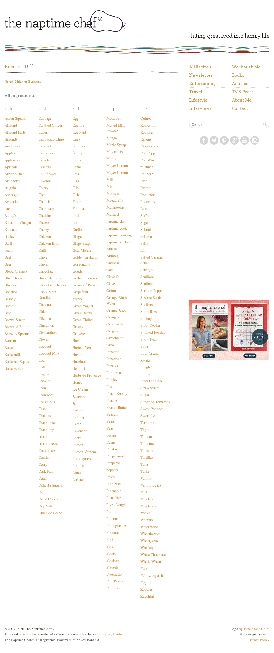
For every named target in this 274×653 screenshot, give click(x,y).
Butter (9, 347)
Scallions (147, 276)
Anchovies (12, 146)
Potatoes (112, 560)
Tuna (144, 464)
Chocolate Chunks (52, 284)
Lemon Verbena (85, 451)
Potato (111, 553)
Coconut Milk (49, 353)
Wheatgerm (149, 540)
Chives (44, 264)
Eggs (76, 139)
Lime (77, 472)
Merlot (111, 158)
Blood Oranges (16, 271)
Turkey (145, 471)
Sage (144, 222)
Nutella (111, 248)
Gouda (77, 271)
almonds (11, 139)
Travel (195, 91)
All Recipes (200, 66)
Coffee (43, 367)
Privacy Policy (258, 639)
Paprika (112, 365)
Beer (8, 264)
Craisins (45, 415)
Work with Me (246, 66)
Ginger (78, 236)
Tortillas (146, 457)
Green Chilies (83, 319)
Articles (240, 83)
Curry (43, 464)
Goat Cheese (82, 250)
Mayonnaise (115, 151)
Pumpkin (113, 587)
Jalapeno (79, 396)
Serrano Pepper (152, 290)
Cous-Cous (47, 401)
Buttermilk (13, 354)
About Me (242, 100)
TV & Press (243, 91)
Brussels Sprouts (17, 333)
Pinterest (224, 140)
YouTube (244, 140)
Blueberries (13, 284)
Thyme (145, 429)
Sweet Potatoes (151, 408)
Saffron (145, 215)
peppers (112, 469)
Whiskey (147, 547)
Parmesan (113, 372)
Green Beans (82, 312)
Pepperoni (114, 462)
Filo (76, 187)
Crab (42, 408)
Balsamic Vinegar (18, 222)
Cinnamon (46, 325)
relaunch (146, 166)
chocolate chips (50, 278)
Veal (143, 492)
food (76, 215)
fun (75, 222)
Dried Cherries (50, 499)
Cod (42, 360)
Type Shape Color (256, 628)
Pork (110, 539)
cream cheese (48, 443)
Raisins (145, 139)
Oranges (112, 317)
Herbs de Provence (87, 375)
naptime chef (116, 221)
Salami (145, 229)
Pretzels (112, 567)
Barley (9, 236)
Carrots (44, 159)
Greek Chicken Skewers (23, 81)
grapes (77, 298)
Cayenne (45, 180)
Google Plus (234, 140)
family (77, 153)
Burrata (10, 340)
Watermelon (149, 526)
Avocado (11, 201)
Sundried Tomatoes (155, 401)
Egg (76, 118)
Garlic (77, 229)
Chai (42, 194)
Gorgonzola (81, 264)
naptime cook (116, 228)
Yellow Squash (151, 575)
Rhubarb (146, 173)
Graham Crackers (86, 278)
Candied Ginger (50, 125)
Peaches (112, 400)
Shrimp (146, 318)
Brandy (10, 298)
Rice (143, 180)
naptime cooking (119, 235)
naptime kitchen (118, 241)
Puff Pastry (114, 581)
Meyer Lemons (117, 172)
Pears (110, 421)
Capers (44, 132)
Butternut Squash (18, 361)
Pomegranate (116, 525)
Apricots (11, 166)
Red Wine (147, 159)
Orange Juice (116, 310)
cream (43, 436)
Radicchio (147, 125)
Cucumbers (47, 450)
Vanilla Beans (150, 485)
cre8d (265, 634)
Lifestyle (198, 100)
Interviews (200, 108)
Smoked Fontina (152, 332)
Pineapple (113, 490)
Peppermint (115, 455)
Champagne (47, 208)
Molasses (113, 193)
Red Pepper (149, 153)
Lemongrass (82, 458)
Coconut (45, 346)
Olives (111, 283)
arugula (10, 187)
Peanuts (112, 414)
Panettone (113, 358)
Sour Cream (149, 353)
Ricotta (145, 187)
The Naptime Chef (80, 21)
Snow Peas (148, 339)
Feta (76, 173)
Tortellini (147, 450)
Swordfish (148, 415)
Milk (110, 179)
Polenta (112, 518)
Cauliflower (47, 173)
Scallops (146, 283)
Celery (43, 187)
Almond (11, 125)
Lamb (77, 423)
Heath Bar (80, 368)
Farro (77, 159)
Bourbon (11, 291)
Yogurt (145, 582)
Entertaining (202, 83)
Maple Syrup (116, 144)
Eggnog (78, 125)
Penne (111, 442)
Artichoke (12, 180)
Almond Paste (15, 132)
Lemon (78, 444)
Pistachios (113, 497)
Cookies (45, 380)
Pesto (110, 476)
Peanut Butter (116, 407)
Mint (110, 186)
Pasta (110, 386)
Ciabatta (45, 304)
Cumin (44, 457)
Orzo (110, 344)
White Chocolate (153, 554)
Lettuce (78, 465)
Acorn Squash (15, 118)
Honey (77, 382)
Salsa (144, 243)
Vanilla (145, 478)
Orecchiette (115, 323)
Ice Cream (80, 389)
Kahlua (78, 410)
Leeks (77, 437)
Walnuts (146, 519)
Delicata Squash (51, 485)
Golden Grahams (85, 257)
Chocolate (46, 271)
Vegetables (148, 505)
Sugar (144, 394)
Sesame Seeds (150, 297)
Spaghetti (147, 367)
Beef (8, 257)
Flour (77, 201)
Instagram (254, 140)
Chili (42, 250)
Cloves (44, 339)
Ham (76, 340)
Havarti (78, 354)
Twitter (214, 140)
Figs (76, 180)
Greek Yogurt (83, 305)
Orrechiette (114, 337)
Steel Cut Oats (151, 380)
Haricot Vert (82, 347)
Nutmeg (112, 255)
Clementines (48, 332)
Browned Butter (17, 326)
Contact (240, 108)
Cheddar (45, 215)
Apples (10, 153)
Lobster (78, 479)
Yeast (144, 568)
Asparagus (12, 194)
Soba (144, 346)
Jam (75, 403)
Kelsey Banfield (113, 634)
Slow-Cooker (150, 325)
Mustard (112, 214)
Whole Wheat (150, 561)
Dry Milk (46, 505)
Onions (111, 290)
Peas (109, 428)
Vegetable (147, 499)
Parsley (111, 379)
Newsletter (201, 75)
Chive (43, 257)
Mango (111, 137)
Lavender (80, 430)
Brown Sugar (15, 319)
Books (238, 75)
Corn (42, 387)
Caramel (45, 146)
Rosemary (147, 201)
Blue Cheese (14, 278)
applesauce (13, 159)
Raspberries (149, 146)
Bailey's (10, 215)
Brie (8, 312)
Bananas (11, 229)
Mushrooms (115, 207)
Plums (111, 511)
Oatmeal (112, 262)
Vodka (145, 512)
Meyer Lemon (117, 165)
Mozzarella (114, 200)
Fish (76, 194)
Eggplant (79, 132)
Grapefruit (80, 291)
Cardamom (47, 153)
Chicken (45, 236)
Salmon (146, 236)
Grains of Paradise (86, 284)
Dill (41, 492)
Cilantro (45, 318)
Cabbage (45, 118)
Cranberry (46, 429)
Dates (43, 478)
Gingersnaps (82, 243)
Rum (144, 208)
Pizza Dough (116, 504)
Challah (44, 201)
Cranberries (47, 422)
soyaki (145, 360)
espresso (79, 146)
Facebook (204, 140)
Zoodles (146, 589)
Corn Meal (47, 394)
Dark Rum (46, 471)
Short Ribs (148, 311)
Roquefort (147, 194)
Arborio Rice (14, 173)
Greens (78, 326)
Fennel (78, 166)
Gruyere (79, 333)
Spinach (146, 373)
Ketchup (79, 416)
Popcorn (112, 532)
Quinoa (145, 118)
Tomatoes (147, 443)
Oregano (112, 330)
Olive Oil (113, 276)
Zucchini (147, 596)
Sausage (146, 269)
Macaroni (113, 118)
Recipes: (14, 66)
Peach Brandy (116, 393)
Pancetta (112, 351)
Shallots (146, 304)
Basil (8, 243)
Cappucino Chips (51, 139)
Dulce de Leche (50, 512)
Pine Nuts (113, 483)
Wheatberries (150, 533)
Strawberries (149, 387)
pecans (111, 435)
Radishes (147, 132)
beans (9, 250)
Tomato (146, 436)
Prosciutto (114, 574)
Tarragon (147, 422)
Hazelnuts (80, 361)
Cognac (44, 373)
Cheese (44, 222)
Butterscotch (14, 368)
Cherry (44, 229)
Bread (9, 305)
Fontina (78, 208)
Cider (43, 311)
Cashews (45, 166)
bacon (9, 208)
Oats (109, 269)
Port (109, 546)
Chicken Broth (49, 243)
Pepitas (111, 449)
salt (143, 250)
